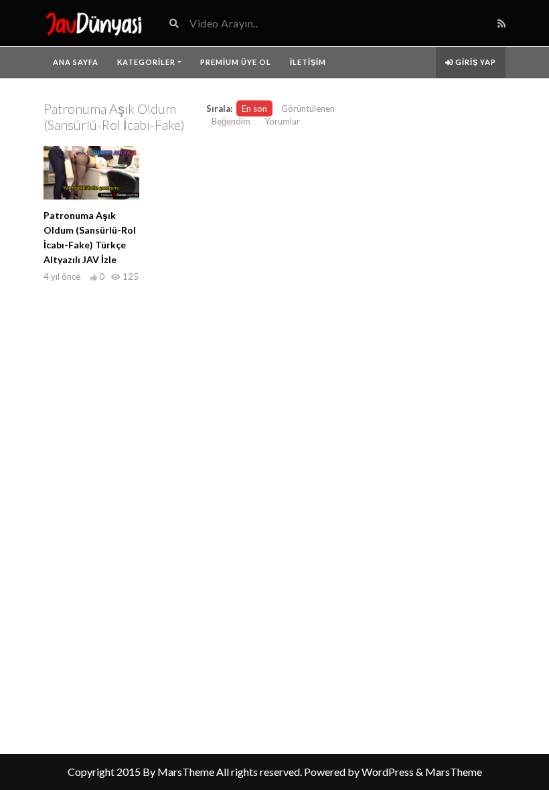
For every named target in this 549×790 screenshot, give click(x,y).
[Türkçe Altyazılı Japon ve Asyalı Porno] (94, 23)
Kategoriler (146, 62)
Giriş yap (474, 62)
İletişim (308, 62)
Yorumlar (282, 121)
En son (254, 108)
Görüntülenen (308, 108)
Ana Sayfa (75, 62)
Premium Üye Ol (235, 62)
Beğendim (231, 121)
